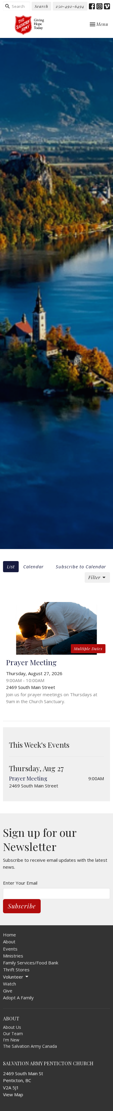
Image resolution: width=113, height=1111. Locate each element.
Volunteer (13, 977)
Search (41, 6)
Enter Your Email (20, 883)
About (9, 942)
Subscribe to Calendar (81, 566)
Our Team (13, 1033)
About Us (12, 1027)
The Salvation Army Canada (30, 1046)
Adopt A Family (18, 998)
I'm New (11, 1040)
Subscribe (22, 906)
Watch (9, 984)
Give (7, 991)
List (11, 566)
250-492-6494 (70, 6)
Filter (94, 577)
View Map (13, 1094)
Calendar (33, 566)
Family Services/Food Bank (30, 963)
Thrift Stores (16, 970)
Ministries (13, 956)
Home (9, 935)
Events (10, 949)
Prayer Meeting (28, 778)
